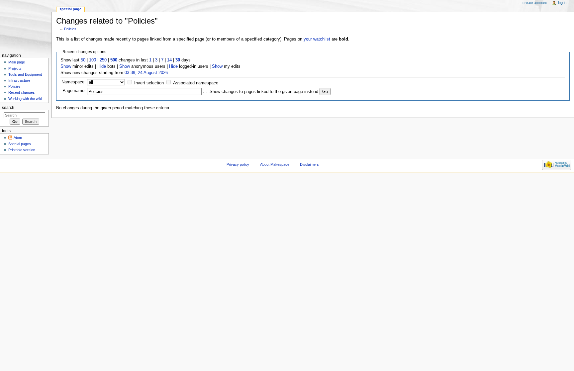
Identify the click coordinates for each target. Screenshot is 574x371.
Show (65, 66)
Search (8, 108)
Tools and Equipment (25, 74)
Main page (16, 62)
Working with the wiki (25, 99)
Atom (18, 137)
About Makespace (274, 164)
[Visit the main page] (25, 25)
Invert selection (149, 83)
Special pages (19, 144)
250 (103, 60)
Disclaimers (309, 164)
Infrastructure (19, 80)
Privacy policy (238, 164)
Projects (15, 68)
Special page (70, 9)
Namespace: (73, 82)
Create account (535, 3)
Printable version (21, 150)
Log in (562, 3)
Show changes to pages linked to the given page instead (264, 91)
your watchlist (317, 39)
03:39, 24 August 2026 (146, 72)
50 (83, 60)
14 (169, 60)
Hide (101, 66)
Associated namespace (195, 83)
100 (92, 60)
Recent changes (21, 92)
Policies (70, 29)
